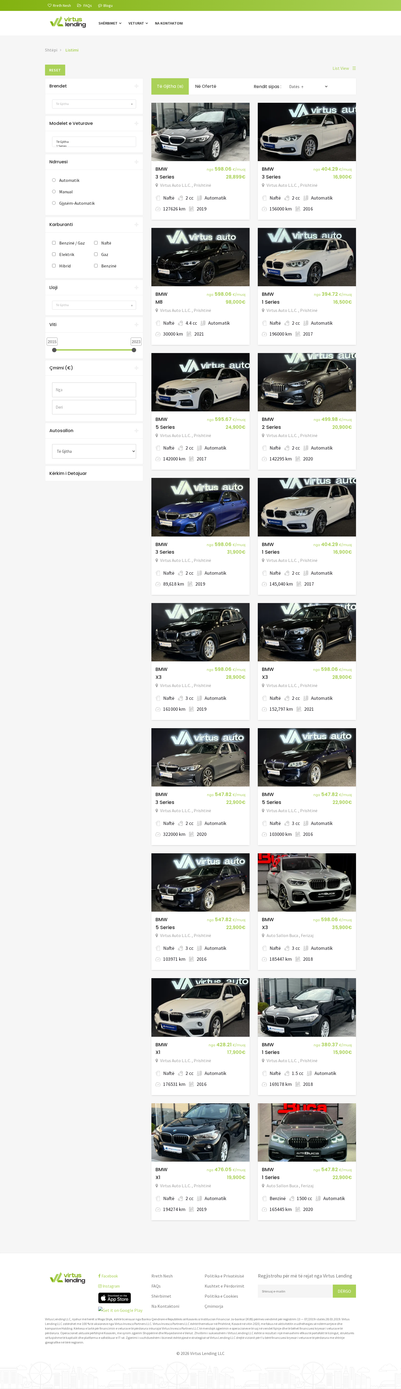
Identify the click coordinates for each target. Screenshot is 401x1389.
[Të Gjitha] (92, 142)
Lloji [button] (53, 287)
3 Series (164, 176)
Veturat (136, 23)
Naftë (106, 243)
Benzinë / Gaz (72, 243)
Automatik (69, 180)
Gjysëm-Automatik (77, 203)
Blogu (108, 5)
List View (344, 68)
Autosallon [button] (61, 430)
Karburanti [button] (61, 224)
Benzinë (108, 266)
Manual (66, 191)
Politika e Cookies (221, 1296)
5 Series (165, 427)
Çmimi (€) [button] (61, 368)
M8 (159, 302)
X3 (158, 677)
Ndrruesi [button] (58, 162)
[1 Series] (92, 146)
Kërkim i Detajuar (68, 473)
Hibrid (65, 266)
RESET (55, 70)
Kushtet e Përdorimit (224, 1286)
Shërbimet (108, 23)
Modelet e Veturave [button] (71, 123)
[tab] (94, 86)
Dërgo (344, 1291)
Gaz (104, 254)
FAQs (156, 1286)
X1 (157, 1052)
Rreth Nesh (162, 1276)
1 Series (271, 302)
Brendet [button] (58, 86)
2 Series (271, 427)
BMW (161, 168)
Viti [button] (52, 324)
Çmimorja (214, 1306)
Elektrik (66, 254)
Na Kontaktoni (169, 23)
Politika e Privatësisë (224, 1276)
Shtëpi (51, 50)
